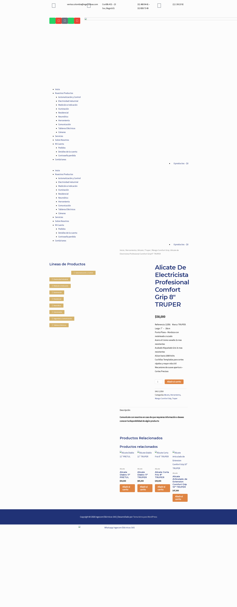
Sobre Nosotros (62, 140)
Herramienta (64, 120)
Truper (148, 250)
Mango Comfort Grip (160, 250)
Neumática (63, 116)
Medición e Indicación (67, 105)
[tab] (125, 410)
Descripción (125, 410)
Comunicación (64, 124)
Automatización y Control (69, 97)
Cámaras (62, 132)
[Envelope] (59, 21)
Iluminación (63, 108)
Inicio (57, 89)
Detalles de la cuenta (67, 151)
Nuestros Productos (64, 93)
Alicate (141, 250)
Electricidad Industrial (68, 101)
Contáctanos (60, 159)
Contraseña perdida (67, 155)
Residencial (63, 112)
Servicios (59, 136)
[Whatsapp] (52, 21)
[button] (118, 167)
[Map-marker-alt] (65, 21)
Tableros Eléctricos (66, 128)
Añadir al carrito (174, 381)
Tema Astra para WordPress (145, 516)
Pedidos (62, 147)
